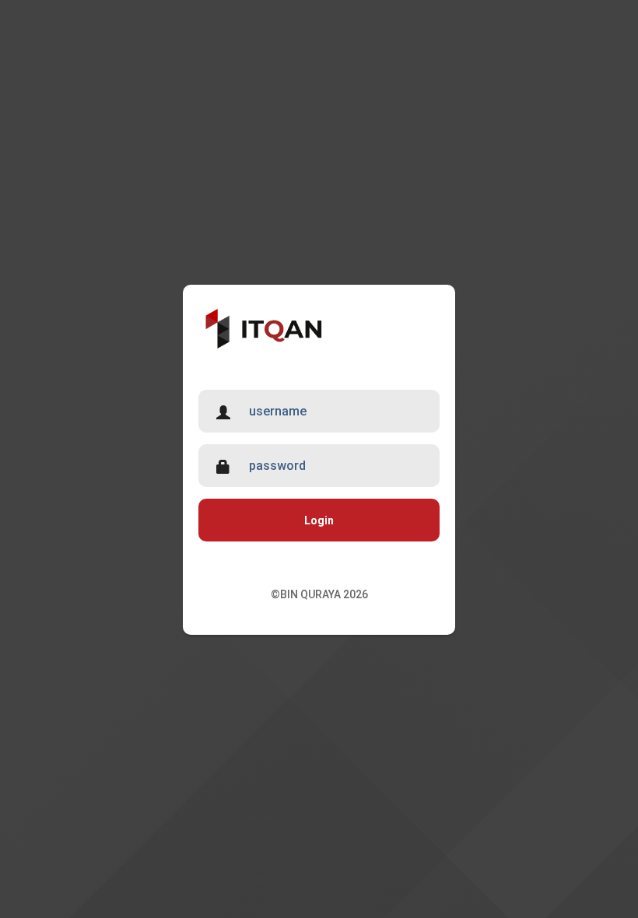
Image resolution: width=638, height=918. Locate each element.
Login (319, 520)
